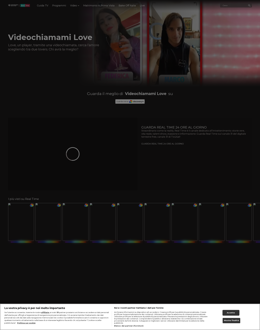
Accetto (231, 313)
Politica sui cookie (26, 323)
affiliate (45, 312)
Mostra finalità (231, 320)
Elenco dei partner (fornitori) (129, 326)
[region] (130, 317)
